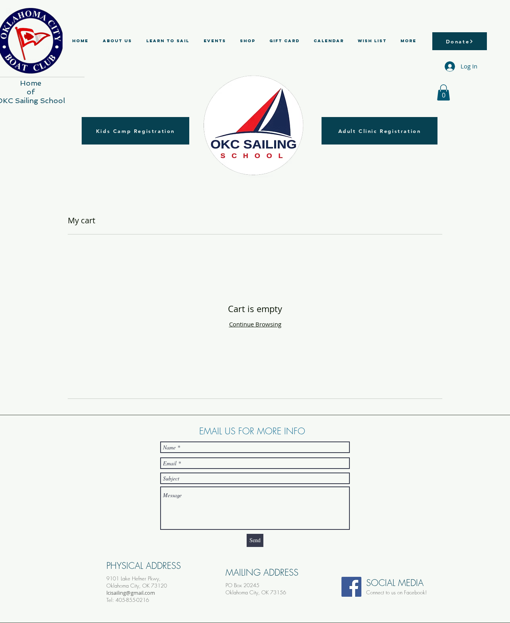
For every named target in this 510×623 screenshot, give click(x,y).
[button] (443, 92)
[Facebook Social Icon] (351, 587)
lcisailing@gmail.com (130, 592)
